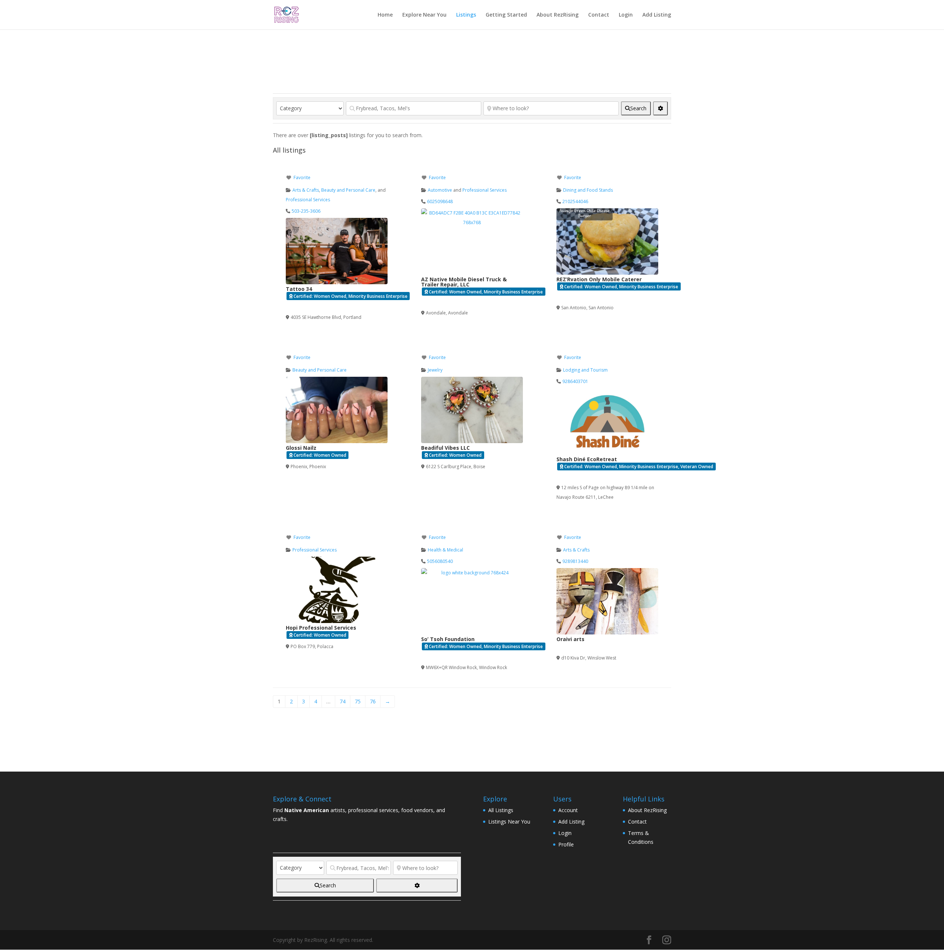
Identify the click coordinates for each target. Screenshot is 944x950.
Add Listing (656, 15)
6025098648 (440, 201)
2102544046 (575, 201)
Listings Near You (509, 821)
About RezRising (558, 15)
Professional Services (308, 199)
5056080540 (440, 561)
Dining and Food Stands (588, 190)
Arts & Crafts (305, 190)
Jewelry (435, 370)
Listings (466, 15)
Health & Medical (445, 550)
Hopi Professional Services (321, 627)
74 (343, 701)
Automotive (440, 190)
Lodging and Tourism (585, 370)
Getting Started (506, 15)
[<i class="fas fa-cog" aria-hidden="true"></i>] (660, 108)
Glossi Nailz (301, 447)
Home (385, 15)
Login (626, 15)
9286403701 (575, 381)
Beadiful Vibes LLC (445, 447)
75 (358, 701)
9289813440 (575, 561)
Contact (598, 15)
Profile (566, 844)
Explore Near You (424, 15)
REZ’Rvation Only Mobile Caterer (599, 279)
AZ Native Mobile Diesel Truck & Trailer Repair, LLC (464, 282)
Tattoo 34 (299, 288)
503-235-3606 (306, 211)
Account (568, 810)
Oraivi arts (570, 639)
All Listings (500, 810)
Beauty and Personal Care (348, 190)
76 (373, 701)
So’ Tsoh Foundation (448, 639)
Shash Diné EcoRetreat (586, 459)
